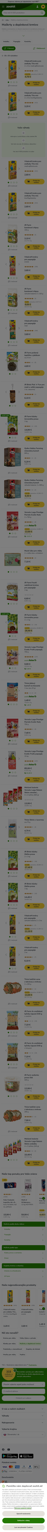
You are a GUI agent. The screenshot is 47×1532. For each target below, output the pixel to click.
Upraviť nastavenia (23, 1514)
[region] (23, 1507)
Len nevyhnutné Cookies (23, 1527)
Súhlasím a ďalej (23, 1520)
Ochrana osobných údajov (23, 1508)
